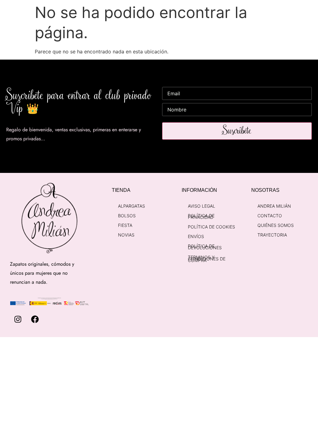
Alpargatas (131, 206)
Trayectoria (272, 234)
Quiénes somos (275, 225)
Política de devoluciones (205, 246)
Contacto (269, 215)
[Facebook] (35, 319)
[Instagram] (17, 319)
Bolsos (127, 215)
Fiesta (125, 225)
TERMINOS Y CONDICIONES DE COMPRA (206, 259)
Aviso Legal (201, 206)
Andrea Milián (274, 206)
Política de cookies (211, 226)
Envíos (196, 236)
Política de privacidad (201, 216)
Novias (126, 234)
